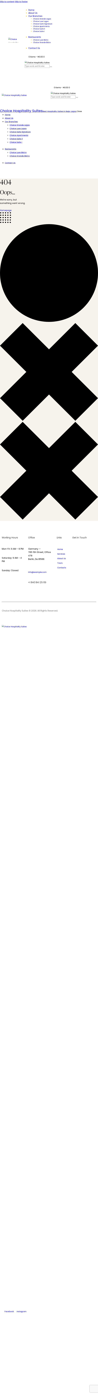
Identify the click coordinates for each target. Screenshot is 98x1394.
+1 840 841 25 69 (37, 582)
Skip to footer (21, 1)
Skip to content (7, 1)
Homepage (6, 210)
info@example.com (37, 572)
